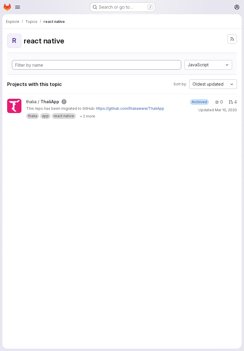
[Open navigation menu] (17, 7)
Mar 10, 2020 (226, 110)
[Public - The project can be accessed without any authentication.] (64, 101)
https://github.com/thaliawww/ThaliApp (130, 108)
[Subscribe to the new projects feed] (232, 39)
